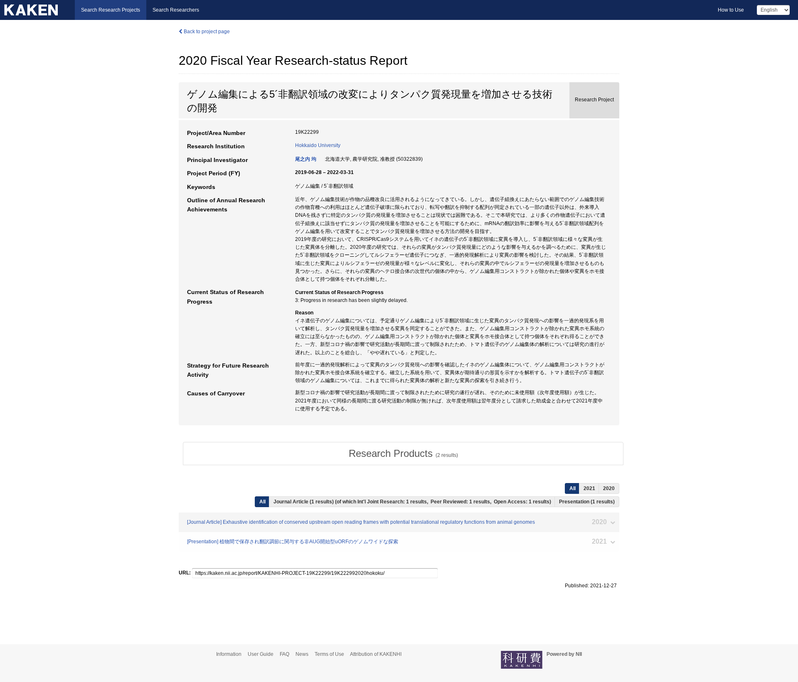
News (302, 654)
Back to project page (206, 31)
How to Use (731, 10)
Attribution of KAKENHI (375, 654)
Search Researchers (176, 10)
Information (228, 654)
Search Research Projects (110, 10)
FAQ (284, 654)
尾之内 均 (305, 159)
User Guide (260, 654)
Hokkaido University (317, 145)
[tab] (403, 453)
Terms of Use (329, 654)
